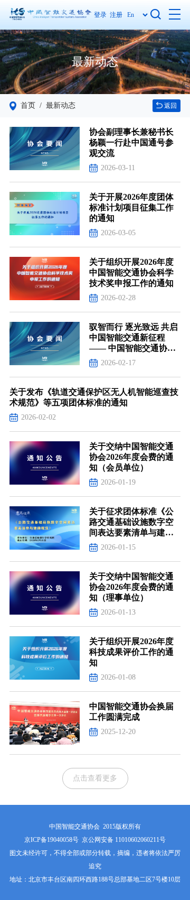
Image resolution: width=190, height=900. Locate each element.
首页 (28, 105)
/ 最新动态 (55, 105)
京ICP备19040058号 (51, 839)
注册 (116, 14)
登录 (102, 14)
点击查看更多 (95, 778)
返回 (170, 105)
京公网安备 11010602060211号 (124, 839)
